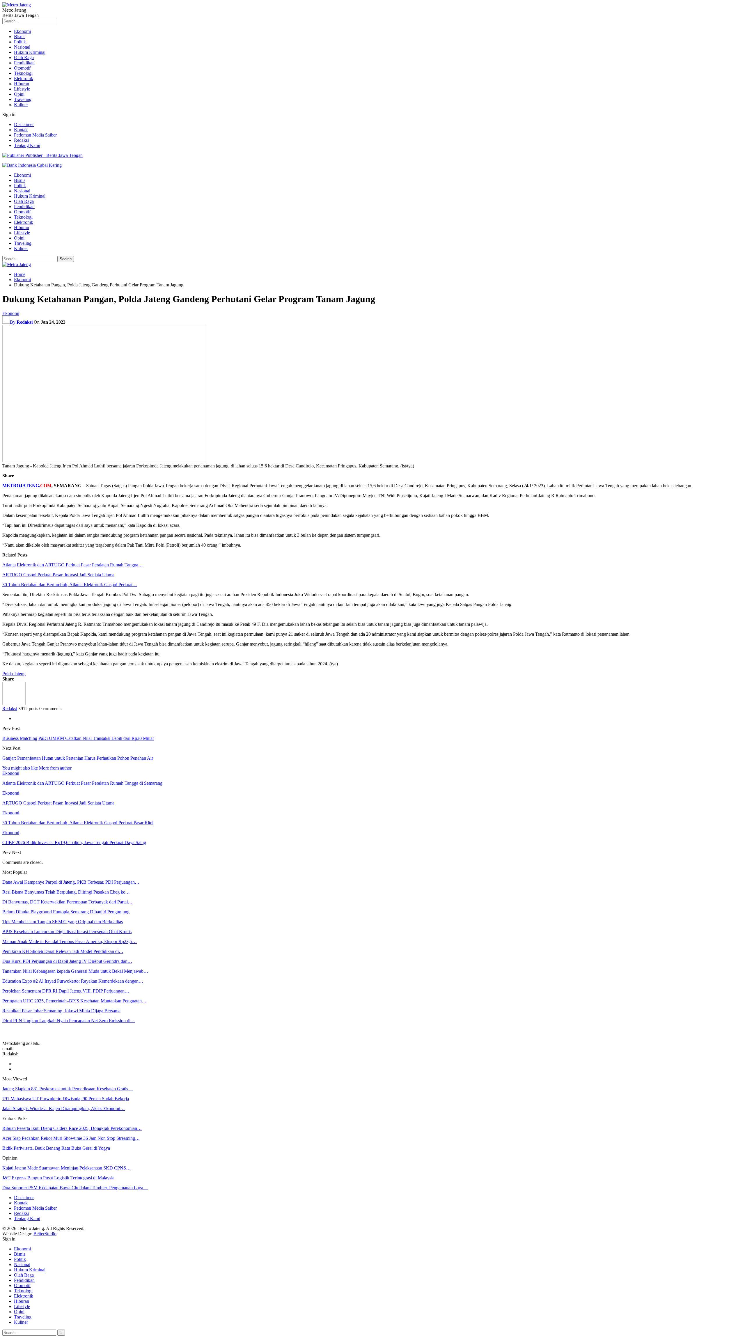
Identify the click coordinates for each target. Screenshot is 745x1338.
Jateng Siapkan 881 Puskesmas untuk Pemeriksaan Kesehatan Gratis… (67, 1088)
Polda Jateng (14, 673)
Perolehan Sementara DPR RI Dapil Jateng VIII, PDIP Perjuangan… (65, 990)
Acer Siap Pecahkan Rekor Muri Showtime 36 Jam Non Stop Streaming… (71, 1138)
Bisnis (19, 36)
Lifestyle (22, 88)
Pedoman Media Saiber (35, 134)
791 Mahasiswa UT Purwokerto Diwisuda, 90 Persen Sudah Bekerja (65, 1098)
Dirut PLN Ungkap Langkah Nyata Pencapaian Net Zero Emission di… (68, 1020)
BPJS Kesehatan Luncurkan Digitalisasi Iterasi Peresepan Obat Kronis (67, 931)
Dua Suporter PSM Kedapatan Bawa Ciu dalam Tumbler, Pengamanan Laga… (75, 1187)
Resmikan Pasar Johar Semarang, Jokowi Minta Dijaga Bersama (61, 1010)
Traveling (22, 99)
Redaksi (21, 140)
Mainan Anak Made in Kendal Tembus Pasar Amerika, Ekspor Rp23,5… (69, 941)
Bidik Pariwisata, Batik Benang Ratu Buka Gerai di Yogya (56, 1148)
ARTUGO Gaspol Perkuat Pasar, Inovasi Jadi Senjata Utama (58, 574)
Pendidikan (24, 62)
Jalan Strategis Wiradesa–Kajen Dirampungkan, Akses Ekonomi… (63, 1108)
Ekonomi (22, 31)
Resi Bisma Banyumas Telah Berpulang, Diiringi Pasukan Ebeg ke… (66, 891)
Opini (19, 94)
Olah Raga (24, 57)
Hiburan (21, 83)
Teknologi (23, 73)
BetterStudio (44, 1233)
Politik (20, 41)
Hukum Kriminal (29, 52)
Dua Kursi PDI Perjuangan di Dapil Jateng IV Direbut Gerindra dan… (67, 961)
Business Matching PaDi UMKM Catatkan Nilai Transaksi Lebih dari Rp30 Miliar (78, 738)
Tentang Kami (27, 145)
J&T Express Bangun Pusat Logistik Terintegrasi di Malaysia (58, 1177)
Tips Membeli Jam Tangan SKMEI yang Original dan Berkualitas (62, 921)
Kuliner (21, 104)
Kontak (21, 129)
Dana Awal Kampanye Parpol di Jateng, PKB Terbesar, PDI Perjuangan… (70, 882)
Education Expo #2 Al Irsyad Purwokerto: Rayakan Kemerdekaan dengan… (72, 981)
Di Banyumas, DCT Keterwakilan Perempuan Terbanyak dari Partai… (67, 901)
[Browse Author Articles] (14, 703)
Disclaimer (24, 124)
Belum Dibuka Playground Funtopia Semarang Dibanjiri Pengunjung (66, 911)
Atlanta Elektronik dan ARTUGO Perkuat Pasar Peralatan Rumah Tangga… (72, 564)
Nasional (22, 47)
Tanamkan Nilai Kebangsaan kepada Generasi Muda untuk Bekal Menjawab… (75, 971)
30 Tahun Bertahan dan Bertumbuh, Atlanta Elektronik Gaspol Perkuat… (69, 584)
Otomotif (22, 67)
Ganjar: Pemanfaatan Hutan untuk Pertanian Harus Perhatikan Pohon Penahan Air (77, 758)
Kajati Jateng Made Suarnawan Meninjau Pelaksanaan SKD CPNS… (66, 1167)
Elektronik (23, 78)
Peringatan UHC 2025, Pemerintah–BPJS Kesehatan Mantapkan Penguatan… (74, 1000)
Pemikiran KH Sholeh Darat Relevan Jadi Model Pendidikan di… (62, 951)
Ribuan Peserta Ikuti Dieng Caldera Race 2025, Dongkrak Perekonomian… (72, 1128)
